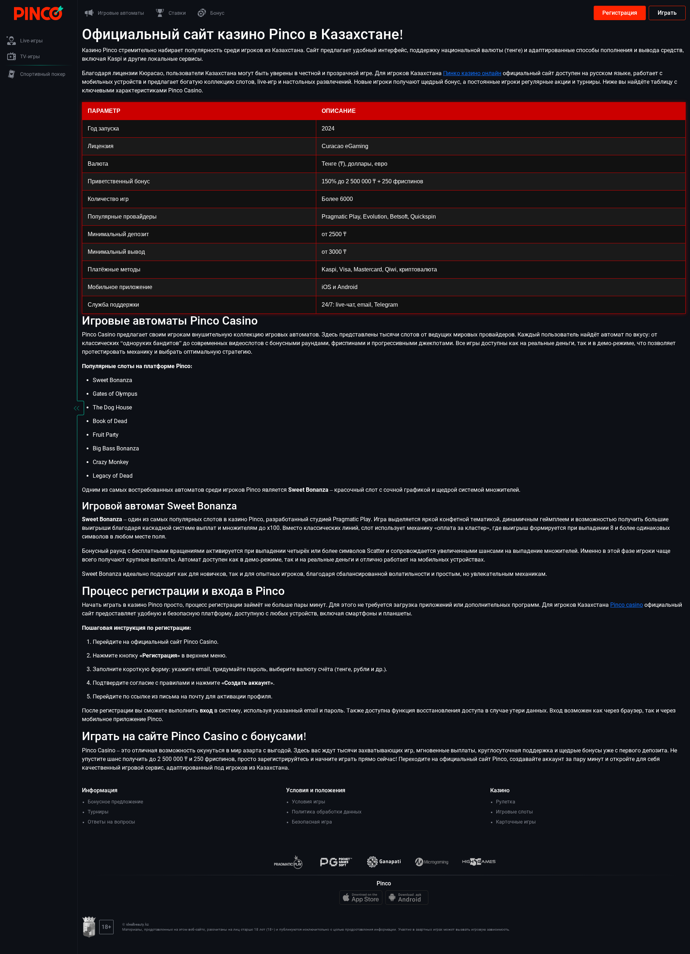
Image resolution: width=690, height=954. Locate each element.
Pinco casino (626, 604)
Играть (667, 12)
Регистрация (619, 12)
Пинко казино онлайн (472, 73)
